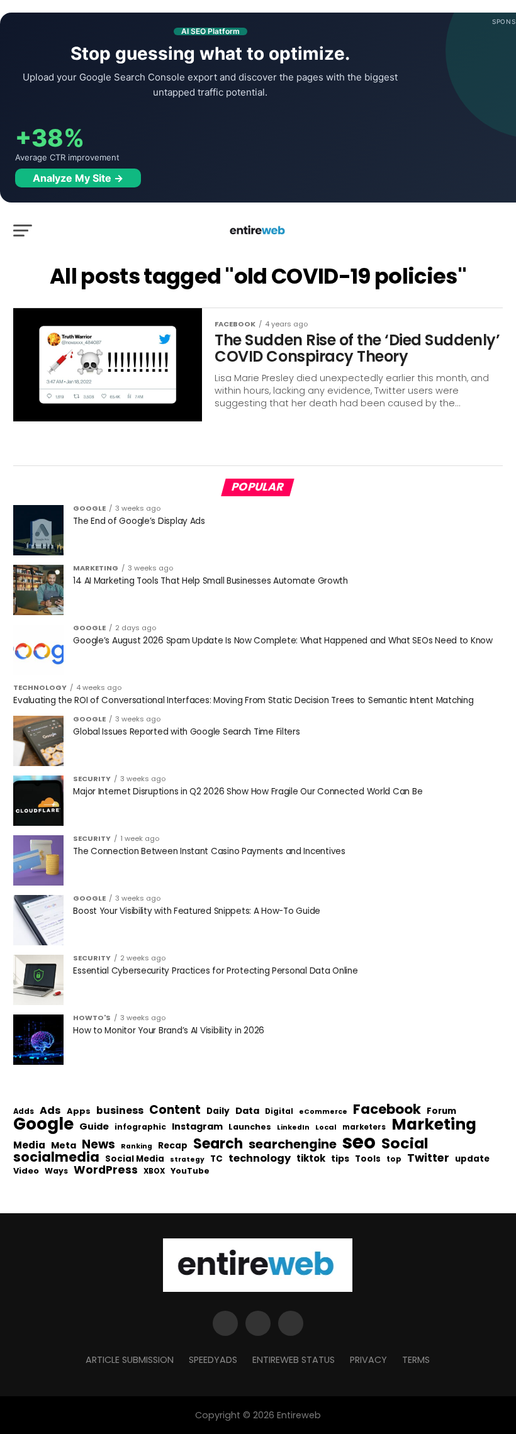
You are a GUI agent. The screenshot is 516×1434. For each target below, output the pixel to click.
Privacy (368, 1359)
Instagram (197, 1126)
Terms (416, 1359)
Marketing (433, 1125)
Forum (441, 1111)
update (472, 1159)
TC (216, 1159)
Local (326, 1127)
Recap (173, 1146)
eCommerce (323, 1112)
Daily (218, 1111)
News (98, 1145)
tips (340, 1159)
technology (259, 1158)
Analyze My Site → (78, 178)
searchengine (293, 1144)
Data (247, 1111)
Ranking (136, 1146)
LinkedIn (293, 1128)
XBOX (154, 1172)
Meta (63, 1145)
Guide (94, 1126)
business (119, 1111)
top (393, 1159)
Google (43, 1124)
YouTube (190, 1171)
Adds (23, 1112)
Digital (279, 1112)
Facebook (387, 1109)
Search (218, 1144)
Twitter (428, 1158)
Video (26, 1171)
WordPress (106, 1170)
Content (175, 1110)
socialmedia (56, 1157)
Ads (50, 1111)
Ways (56, 1171)
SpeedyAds (213, 1359)
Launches (249, 1127)
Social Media (134, 1159)
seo (359, 1142)
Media (29, 1145)
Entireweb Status (293, 1359)
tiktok (310, 1159)
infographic (140, 1127)
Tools (368, 1159)
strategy (187, 1160)
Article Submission (130, 1359)
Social (405, 1143)
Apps (79, 1112)
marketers (364, 1127)
